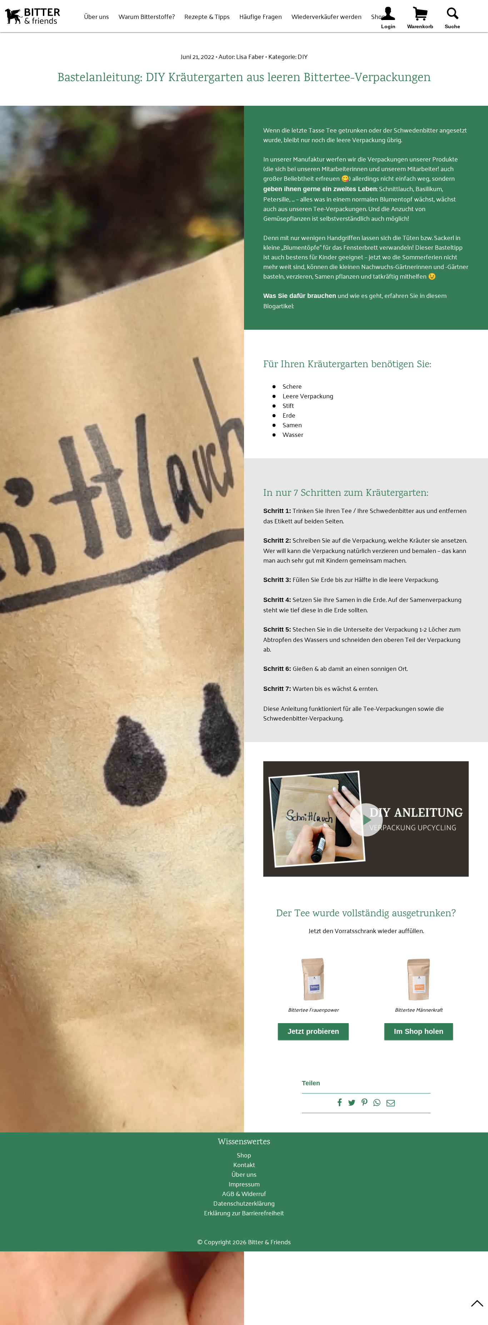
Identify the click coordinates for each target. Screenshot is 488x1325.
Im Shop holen (418, 1031)
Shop (244, 1154)
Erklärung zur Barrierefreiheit (244, 1212)
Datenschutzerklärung (244, 1203)
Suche (452, 26)
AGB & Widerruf (244, 1193)
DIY (303, 56)
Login (388, 26)
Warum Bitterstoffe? (147, 16)
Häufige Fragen (260, 16)
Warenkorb (420, 26)
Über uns (96, 16)
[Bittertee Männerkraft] (418, 980)
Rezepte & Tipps (207, 16)
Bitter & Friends (32, 16)
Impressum (244, 1183)
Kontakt (244, 1164)
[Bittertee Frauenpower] (313, 980)
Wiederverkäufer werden (327, 16)
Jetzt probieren (313, 1031)
